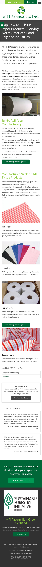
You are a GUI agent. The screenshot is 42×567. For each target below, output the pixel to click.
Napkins (6, 376)
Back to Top (12, 550)
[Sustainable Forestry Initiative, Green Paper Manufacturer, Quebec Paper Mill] (21, 502)
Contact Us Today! (21, 480)
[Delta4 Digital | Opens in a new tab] (21, 557)
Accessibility (20, 550)
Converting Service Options (15, 162)
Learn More (21, 534)
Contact (26, 547)
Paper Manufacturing (11, 373)
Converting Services (31, 544)
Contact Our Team (21, 398)
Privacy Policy (29, 550)
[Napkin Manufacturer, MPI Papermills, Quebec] (21, 253)
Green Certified (18, 547)
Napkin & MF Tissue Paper (16, 544)
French (31, 2)
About (5, 544)
